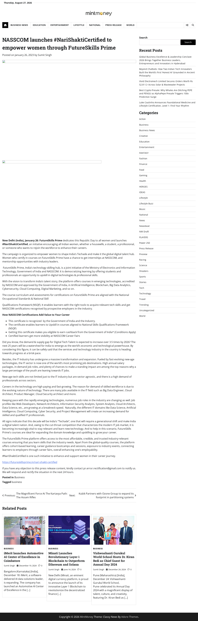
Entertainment (59, 25)
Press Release (113, 25)
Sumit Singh (45, 55)
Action (142, 119)
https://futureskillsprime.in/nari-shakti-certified (29, 462)
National (95, 25)
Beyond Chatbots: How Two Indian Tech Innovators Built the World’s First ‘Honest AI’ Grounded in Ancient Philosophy (167, 72)
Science (143, 265)
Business (19, 477)
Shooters (143, 271)
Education (39, 25)
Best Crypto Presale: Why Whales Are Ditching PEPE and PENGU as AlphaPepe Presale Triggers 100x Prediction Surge (165, 93)
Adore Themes (129, 617)
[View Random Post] (187, 25)
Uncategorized (146, 310)
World (130, 25)
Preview (143, 254)
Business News (19, 25)
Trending (144, 304)
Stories (142, 282)
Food (141, 169)
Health (142, 180)
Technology (145, 293)
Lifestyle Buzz (146, 203)
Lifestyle (78, 25)
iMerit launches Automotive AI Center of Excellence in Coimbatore (23, 557)
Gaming (143, 175)
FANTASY (143, 152)
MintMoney (86, 617)
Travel (142, 299)
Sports (142, 276)
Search (143, 37)
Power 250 (144, 242)
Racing (142, 259)
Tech (141, 287)
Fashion (143, 158)
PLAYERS (143, 237)
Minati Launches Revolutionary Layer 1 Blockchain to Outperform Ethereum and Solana (66, 559)
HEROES (143, 186)
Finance (143, 164)
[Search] (193, 25)
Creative (143, 136)
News (142, 220)
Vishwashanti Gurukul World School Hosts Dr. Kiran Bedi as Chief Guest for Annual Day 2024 (113, 559)
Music (142, 209)
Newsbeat (144, 225)
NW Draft (144, 231)
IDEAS (142, 192)
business (17, 482)
